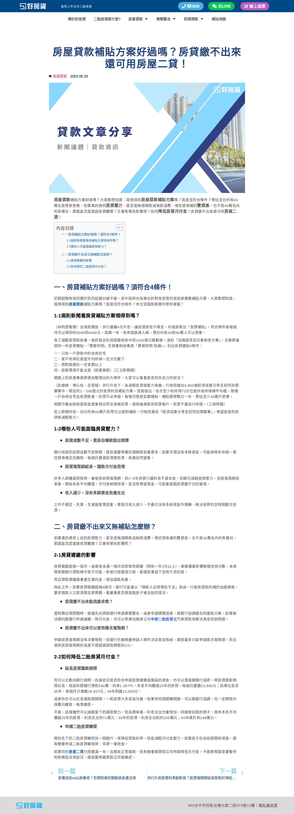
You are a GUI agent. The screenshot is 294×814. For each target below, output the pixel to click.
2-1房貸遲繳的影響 (79, 260)
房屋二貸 (76, 752)
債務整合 (163, 18)
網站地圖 (219, 18)
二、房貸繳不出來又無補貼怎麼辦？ (87, 254)
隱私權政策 (268, 805)
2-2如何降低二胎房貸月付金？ (87, 266)
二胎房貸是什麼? (107, 18)
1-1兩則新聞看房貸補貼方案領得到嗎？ (93, 240)
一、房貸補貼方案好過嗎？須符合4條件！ (91, 234)
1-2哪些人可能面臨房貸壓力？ (87, 246)
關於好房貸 (77, 18)
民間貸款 (191, 18)
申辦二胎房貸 (162, 619)
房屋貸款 (135, 18)
